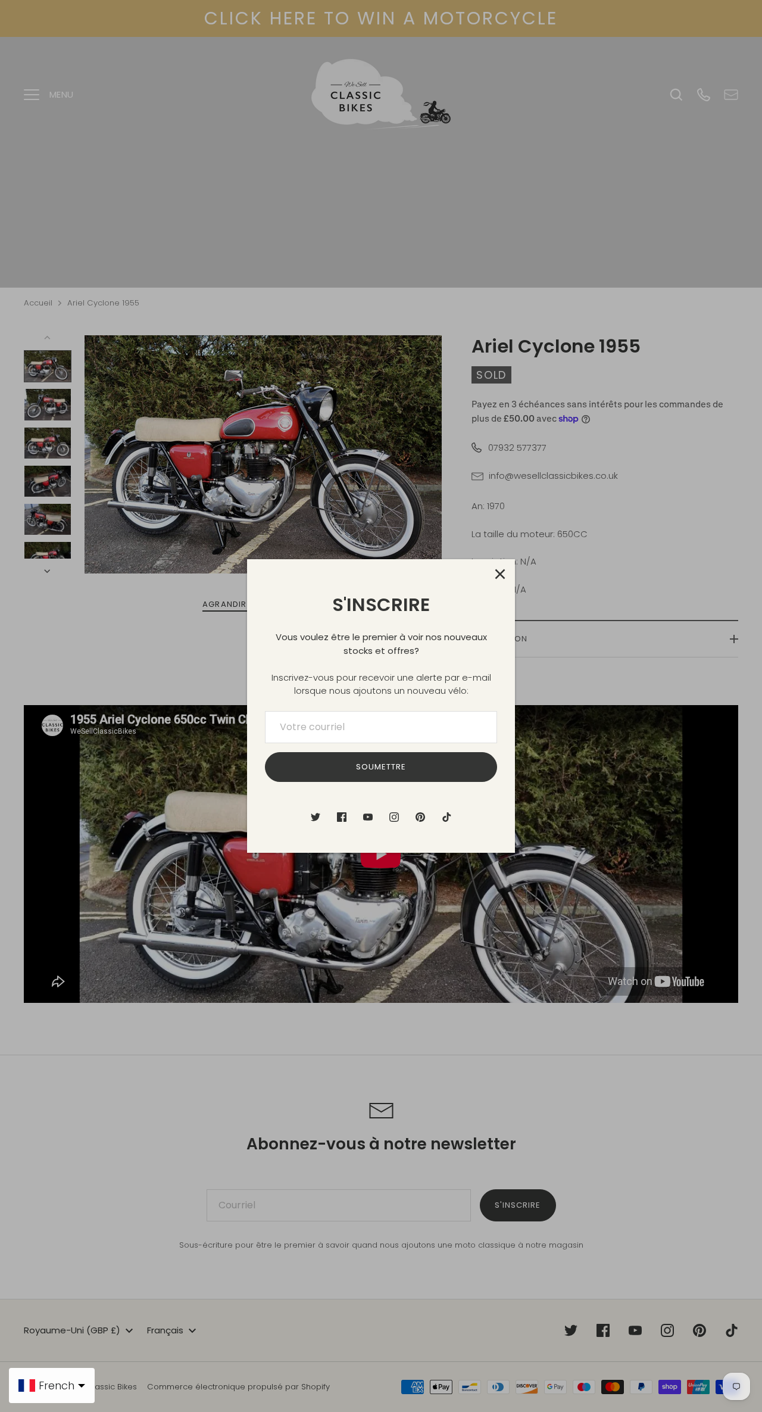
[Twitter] (315, 817)
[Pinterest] (420, 817)
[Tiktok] (446, 817)
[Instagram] (394, 817)
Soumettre (381, 766)
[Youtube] (368, 817)
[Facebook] (342, 817)
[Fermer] (500, 574)
